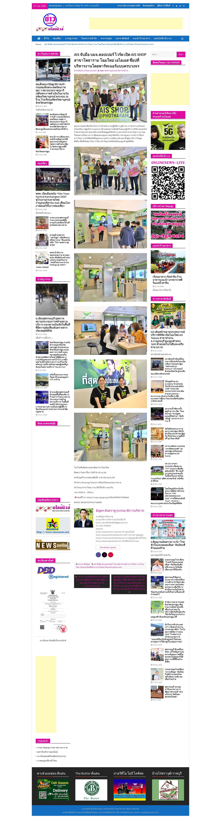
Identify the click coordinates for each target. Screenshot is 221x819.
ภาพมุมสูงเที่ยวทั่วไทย (47, 760)
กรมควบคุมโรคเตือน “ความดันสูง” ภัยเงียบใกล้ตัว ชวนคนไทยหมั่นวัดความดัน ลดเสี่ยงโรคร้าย (174, 674)
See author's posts (108, 547)
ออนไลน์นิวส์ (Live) (163, 38)
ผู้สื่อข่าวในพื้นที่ (163, 5)
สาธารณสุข (106, 38)
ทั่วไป (46, 38)
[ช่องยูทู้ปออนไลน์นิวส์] (176, 5)
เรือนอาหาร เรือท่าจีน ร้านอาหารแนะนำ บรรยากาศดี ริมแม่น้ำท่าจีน (167, 279)
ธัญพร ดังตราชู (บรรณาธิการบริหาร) (114, 70)
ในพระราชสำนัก (89, 38)
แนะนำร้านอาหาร (141, 38)
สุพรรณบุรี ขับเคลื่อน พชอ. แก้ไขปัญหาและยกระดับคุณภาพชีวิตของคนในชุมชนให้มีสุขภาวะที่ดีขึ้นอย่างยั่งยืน (174, 655)
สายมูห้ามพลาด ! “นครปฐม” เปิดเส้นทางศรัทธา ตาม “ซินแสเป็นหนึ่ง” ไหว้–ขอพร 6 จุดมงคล (60, 240)
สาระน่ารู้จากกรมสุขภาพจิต (128, 5)
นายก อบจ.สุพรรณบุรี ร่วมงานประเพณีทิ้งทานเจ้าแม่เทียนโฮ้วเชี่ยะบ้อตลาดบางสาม (60, 221)
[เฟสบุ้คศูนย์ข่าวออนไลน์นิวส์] (173, 5)
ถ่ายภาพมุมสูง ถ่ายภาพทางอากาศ (52, 747)
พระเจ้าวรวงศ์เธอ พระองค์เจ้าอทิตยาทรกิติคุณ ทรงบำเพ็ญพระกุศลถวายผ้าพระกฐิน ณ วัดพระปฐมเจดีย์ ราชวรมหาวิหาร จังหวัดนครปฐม (52, 144)
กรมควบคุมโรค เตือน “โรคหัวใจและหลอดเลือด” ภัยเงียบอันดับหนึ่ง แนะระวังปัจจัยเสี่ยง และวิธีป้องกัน (174, 564)
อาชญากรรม (71, 38)
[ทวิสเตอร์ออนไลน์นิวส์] (180, 5)
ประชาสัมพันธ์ (122, 38)
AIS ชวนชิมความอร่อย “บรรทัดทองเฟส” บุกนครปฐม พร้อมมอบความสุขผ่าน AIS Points (175, 451)
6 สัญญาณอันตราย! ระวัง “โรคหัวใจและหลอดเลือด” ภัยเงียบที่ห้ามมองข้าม (168, 545)
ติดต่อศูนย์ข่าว (149, 5)
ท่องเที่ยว (57, 38)
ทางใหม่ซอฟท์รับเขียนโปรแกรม (51, 756)
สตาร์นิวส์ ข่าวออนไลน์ (47, 752)
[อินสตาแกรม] (183, 5)
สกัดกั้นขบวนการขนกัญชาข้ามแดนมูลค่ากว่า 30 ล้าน (59, 377)
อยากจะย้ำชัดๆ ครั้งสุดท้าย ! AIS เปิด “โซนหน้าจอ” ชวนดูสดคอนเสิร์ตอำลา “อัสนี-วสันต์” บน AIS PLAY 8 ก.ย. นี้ (174, 414)
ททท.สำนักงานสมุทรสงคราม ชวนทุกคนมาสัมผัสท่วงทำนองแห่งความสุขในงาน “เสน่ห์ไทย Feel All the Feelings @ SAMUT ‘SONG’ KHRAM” (53, 259)
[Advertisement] (136, 23)
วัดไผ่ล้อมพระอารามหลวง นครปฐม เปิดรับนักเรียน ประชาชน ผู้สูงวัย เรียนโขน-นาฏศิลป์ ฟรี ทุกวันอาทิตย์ (175, 434)
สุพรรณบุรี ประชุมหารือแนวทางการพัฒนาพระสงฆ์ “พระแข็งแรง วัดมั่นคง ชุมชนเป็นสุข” (174, 692)
